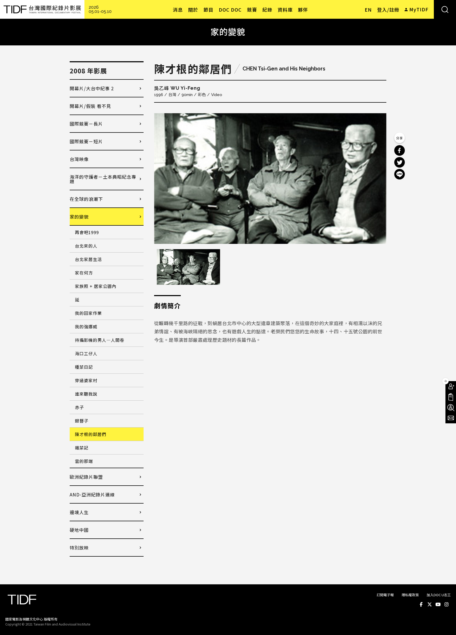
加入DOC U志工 (439, 594)
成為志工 (450, 407)
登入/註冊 (388, 9)
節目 (208, 9)
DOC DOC (230, 9)
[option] (270, 178)
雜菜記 (81, 447)
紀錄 (267, 9)
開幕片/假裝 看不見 (90, 106)
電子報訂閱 (450, 418)
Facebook (421, 604)
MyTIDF (419, 9)
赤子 (79, 407)
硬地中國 (79, 530)
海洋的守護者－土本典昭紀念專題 (103, 178)
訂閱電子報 (385, 594)
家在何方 (84, 272)
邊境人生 (79, 512)
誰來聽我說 (86, 394)
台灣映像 (79, 159)
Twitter (429, 604)
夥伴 (303, 9)
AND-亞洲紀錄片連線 (92, 494)
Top (445, 624)
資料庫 (285, 9)
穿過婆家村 (86, 380)
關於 (193, 9)
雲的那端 (84, 461)
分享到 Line (399, 174)
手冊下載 (450, 397)
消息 (178, 9)
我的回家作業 (88, 313)
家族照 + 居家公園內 (95, 286)
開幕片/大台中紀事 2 (92, 88)
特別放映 (79, 547)
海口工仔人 (86, 353)
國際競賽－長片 (86, 123)
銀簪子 (81, 421)
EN (368, 9)
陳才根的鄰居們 (90, 434)
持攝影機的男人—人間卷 (99, 340)
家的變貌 (79, 216)
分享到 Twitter (399, 162)
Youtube (438, 604)
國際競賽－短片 (86, 141)
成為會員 (450, 386)
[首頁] (42, 9)
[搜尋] (445, 9)
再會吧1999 (87, 232)
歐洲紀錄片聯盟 (86, 476)
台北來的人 (86, 246)
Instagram (446, 604)
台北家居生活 (88, 259)
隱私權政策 (410, 594)
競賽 (252, 9)
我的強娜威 (86, 326)
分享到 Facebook (399, 150)
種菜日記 (84, 367)
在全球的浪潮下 (86, 199)
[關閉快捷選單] (445, 381)
